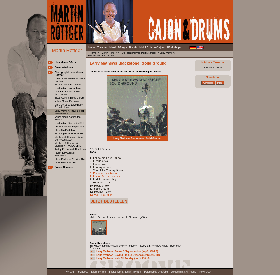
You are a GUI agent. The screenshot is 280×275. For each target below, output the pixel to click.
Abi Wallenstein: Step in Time (70, 126)
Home (93, 52)
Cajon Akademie (64, 67)
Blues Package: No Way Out (70, 159)
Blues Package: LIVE (66, 162)
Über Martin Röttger (66, 62)
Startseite (83, 271)
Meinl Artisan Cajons (152, 47)
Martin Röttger (118, 47)
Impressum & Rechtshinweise (125, 271)
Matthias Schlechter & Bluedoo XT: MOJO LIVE (68, 144)
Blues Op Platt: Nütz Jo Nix (69, 133)
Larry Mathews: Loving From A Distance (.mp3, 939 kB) (128, 255)
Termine (102, 47)
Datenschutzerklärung (156, 271)
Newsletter (205, 271)
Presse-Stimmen (64, 167)
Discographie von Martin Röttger (139, 52)
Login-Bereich (98, 271)
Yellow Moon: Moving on (67, 101)
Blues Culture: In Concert (68, 84)
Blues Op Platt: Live (65, 130)
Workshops (174, 47)
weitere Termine (214, 67)
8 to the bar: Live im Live (67, 88)
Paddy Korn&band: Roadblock (65, 154)
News (91, 47)
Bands (133, 47)
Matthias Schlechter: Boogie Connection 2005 (69, 138)
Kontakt (70, 271)
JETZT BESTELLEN (109, 201)
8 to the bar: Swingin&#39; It (69, 123)
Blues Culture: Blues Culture (69, 97)
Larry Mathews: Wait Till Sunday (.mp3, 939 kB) (123, 258)
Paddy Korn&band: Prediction (70, 149)
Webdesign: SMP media (183, 271)
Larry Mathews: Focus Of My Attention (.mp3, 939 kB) (127, 251)
